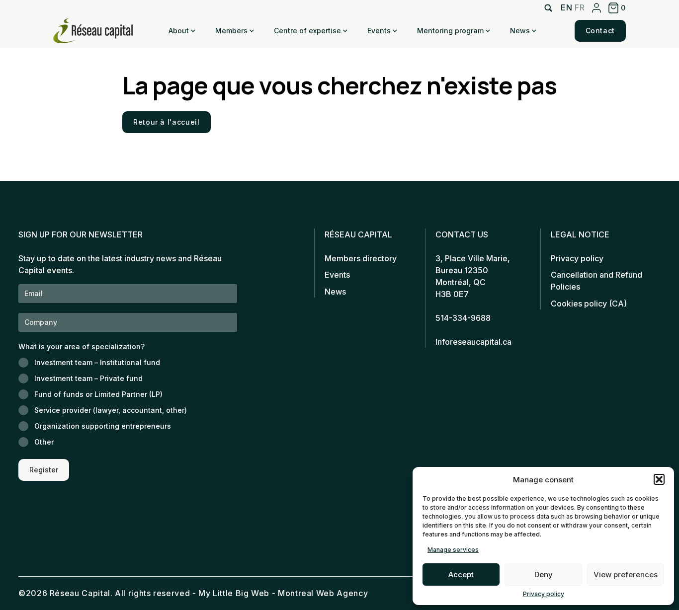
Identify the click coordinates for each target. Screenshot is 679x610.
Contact (600, 30)
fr (580, 7)
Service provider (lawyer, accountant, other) (110, 410)
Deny (543, 574)
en (566, 7)
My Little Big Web (233, 593)
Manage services (453, 549)
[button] (659, 479)
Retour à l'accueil (166, 122)
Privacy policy (543, 594)
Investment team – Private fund (88, 378)
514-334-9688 (463, 318)
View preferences (626, 574)
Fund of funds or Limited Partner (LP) (98, 394)
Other (44, 442)
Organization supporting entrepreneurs (102, 426)
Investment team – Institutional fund (97, 362)
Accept (461, 574)
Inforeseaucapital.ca (473, 342)
